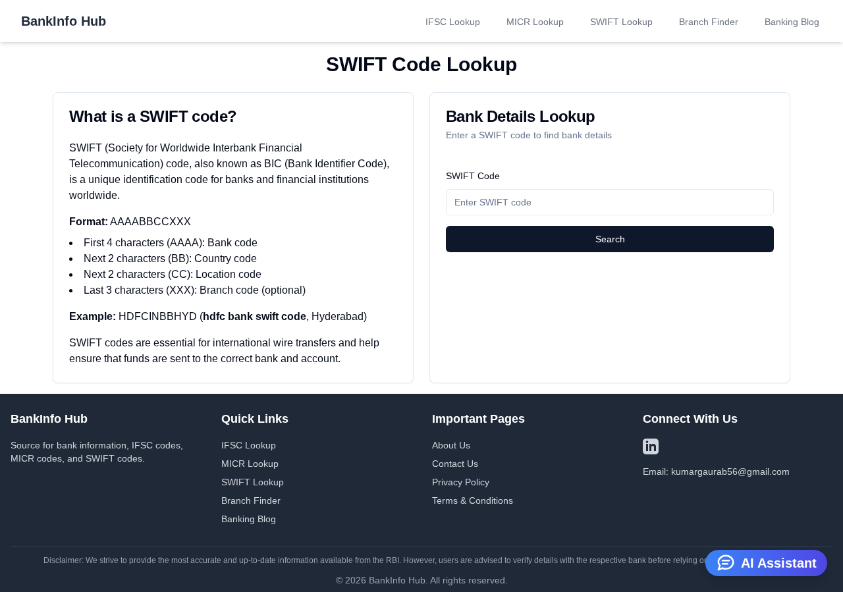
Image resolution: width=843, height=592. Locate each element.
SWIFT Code (473, 176)
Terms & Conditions (472, 500)
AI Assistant (779, 563)
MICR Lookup (535, 21)
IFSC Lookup (452, 21)
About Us (451, 445)
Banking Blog (792, 21)
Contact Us (455, 463)
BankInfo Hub (63, 21)
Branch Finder (708, 21)
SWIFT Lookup (621, 21)
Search (610, 239)
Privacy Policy (460, 482)
